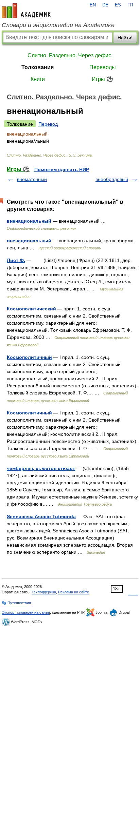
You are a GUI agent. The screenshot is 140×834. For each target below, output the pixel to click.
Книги (38, 79)
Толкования (37, 67)
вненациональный (29, 221)
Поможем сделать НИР (61, 169)
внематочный (32, 179)
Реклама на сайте (73, 592)
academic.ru (26, 10)
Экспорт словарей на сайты (26, 612)
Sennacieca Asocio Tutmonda (41, 516)
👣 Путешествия (16, 603)
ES (118, 5)
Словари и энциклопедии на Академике (58, 25)
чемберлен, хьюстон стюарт (41, 468)
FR (130, 5)
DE (105, 5)
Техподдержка (44, 592)
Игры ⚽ (102, 79)
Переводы (102, 67)
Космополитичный (29, 357)
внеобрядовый (111, 179)
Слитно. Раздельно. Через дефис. (70, 55)
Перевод (48, 124)
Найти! (125, 37)
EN (93, 5)
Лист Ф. (16, 260)
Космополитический (31, 308)
